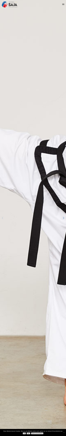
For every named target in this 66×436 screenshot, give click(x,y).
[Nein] (64, 432)
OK (24, 433)
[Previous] (3, 218)
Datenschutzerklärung (37, 433)
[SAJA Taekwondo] (9, 4)
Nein (28, 433)
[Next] (63, 218)
